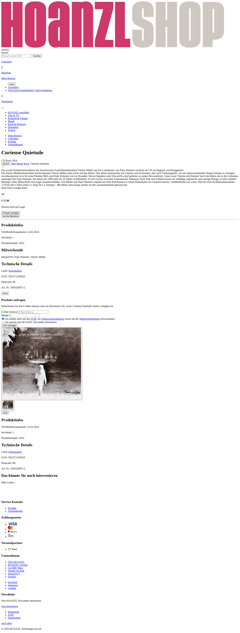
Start (13, 163)
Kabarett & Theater (18, 118)
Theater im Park (16, 570)
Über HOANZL (16, 562)
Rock (26, 163)
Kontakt (12, 141)
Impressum (13, 611)
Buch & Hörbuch (17, 124)
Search (4, 52)
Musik (11, 121)
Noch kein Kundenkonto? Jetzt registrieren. (30, 90)
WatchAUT (14, 573)
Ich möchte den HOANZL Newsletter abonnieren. (31, 322)
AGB (33, 318)
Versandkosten (15, 144)
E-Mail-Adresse (9, 311)
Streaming (13, 127)
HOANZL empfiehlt (18, 112)
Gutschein (13, 138)
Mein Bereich (15, 135)
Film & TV (13, 115)
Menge (4, 315)
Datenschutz (14, 617)
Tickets (11, 130)
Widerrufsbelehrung (89, 318)
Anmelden (13, 87)
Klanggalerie (15, 270)
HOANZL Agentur (18, 565)
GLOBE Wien (15, 567)
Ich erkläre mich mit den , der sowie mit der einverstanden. (60, 318)
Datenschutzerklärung (53, 318)
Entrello (12, 576)
